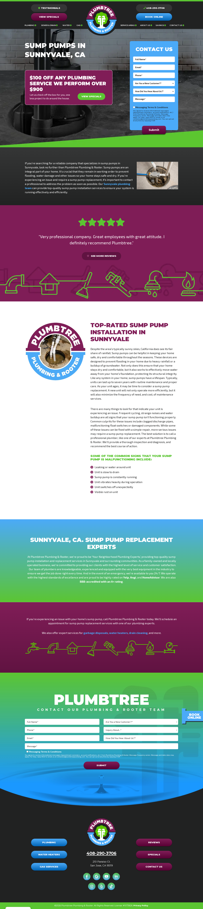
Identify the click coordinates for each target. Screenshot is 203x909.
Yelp (126, 577)
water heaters (118, 632)
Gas (79, 25)
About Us (145, 25)
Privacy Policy (140, 905)
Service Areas (127, 25)
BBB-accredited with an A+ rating (101, 581)
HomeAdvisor (151, 577)
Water (66, 25)
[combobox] (154, 83)
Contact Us (176, 25)
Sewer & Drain (48, 25)
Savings (160, 25)
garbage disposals (95, 632)
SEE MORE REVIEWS (103, 256)
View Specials (91, 96)
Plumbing (29, 25)
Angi (133, 577)
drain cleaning (138, 632)
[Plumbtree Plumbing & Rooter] (101, 19)
